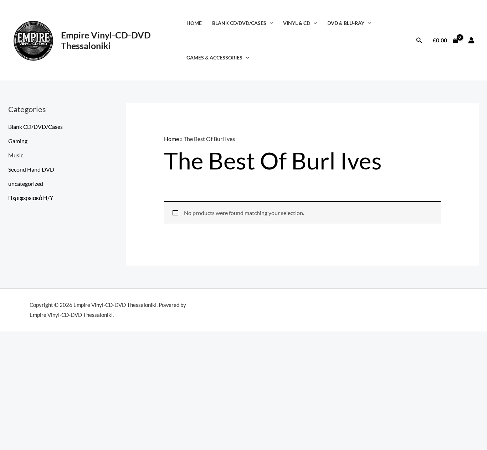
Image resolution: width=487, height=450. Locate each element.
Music (15, 155)
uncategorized (25, 183)
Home (194, 23)
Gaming (17, 140)
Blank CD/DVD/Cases (239, 23)
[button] (269, 23)
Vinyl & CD (296, 23)
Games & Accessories (214, 57)
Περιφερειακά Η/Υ (30, 197)
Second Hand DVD (31, 169)
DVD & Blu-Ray (345, 23)
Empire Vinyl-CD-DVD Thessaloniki (106, 40)
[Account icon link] (471, 40)
